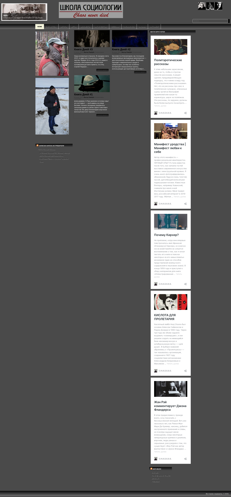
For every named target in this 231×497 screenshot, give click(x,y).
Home (39, 26)
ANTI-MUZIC (157, 469)
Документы (86, 26)
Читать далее (102, 70)
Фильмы (142, 26)
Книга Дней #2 (121, 49)
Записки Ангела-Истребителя (51, 146)
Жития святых (101, 26)
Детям (74, 26)
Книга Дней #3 (83, 49)
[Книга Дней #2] (130, 38)
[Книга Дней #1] (92, 83)
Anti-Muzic (154, 26)
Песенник (115, 26)
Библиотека (51, 26)
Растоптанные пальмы (46, 149)
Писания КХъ (129, 26)
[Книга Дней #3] (92, 38)
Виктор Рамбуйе (89, 52)
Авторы (64, 26)
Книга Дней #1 (83, 94)
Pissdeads (155, 481)
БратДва (155, 473)
